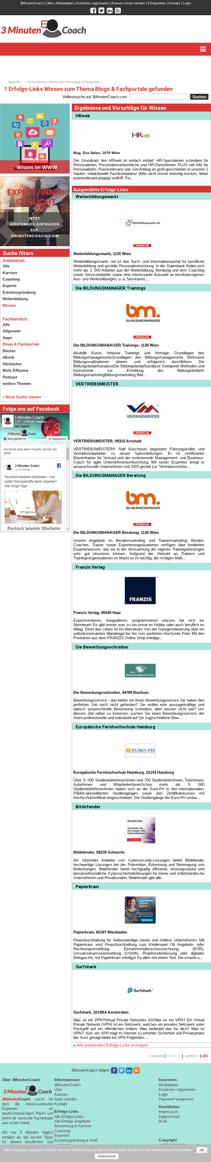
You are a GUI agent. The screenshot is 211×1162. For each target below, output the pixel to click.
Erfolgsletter (157, 3)
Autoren (117, 3)
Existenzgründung (19, 292)
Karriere (10, 273)
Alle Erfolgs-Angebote (72, 1121)
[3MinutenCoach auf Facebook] (114, 1070)
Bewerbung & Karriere (72, 1126)
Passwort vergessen (176, 1099)
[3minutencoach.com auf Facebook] (93, 10)
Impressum (168, 1111)
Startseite (14, 81)
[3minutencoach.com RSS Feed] (118, 10)
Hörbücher (12, 364)
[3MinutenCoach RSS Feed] (136, 1070)
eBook (8, 357)
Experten (61, 1135)
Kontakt (174, 3)
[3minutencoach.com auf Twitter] (101, 10)
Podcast (10, 377)
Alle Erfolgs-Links (69, 1116)
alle (205, 1056)
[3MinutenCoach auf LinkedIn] (129, 1070)
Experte (9, 285)
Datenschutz (169, 1116)
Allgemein (12, 331)
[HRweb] (141, 134)
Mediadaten (64, 3)
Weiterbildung (15, 299)
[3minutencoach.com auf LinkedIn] (109, 10)
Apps (7, 337)
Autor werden (135, 3)
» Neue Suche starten (22, 397)
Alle (6, 266)
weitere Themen (17, 383)
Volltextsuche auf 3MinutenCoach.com (95, 97)
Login (187, 3)
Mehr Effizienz (16, 370)
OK (202, 1150)
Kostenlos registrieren (92, 3)
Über (49, 3)
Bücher (9, 351)
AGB (163, 1121)
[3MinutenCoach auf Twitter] (121, 1070)
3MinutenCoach (31, 3)
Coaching (11, 279)
